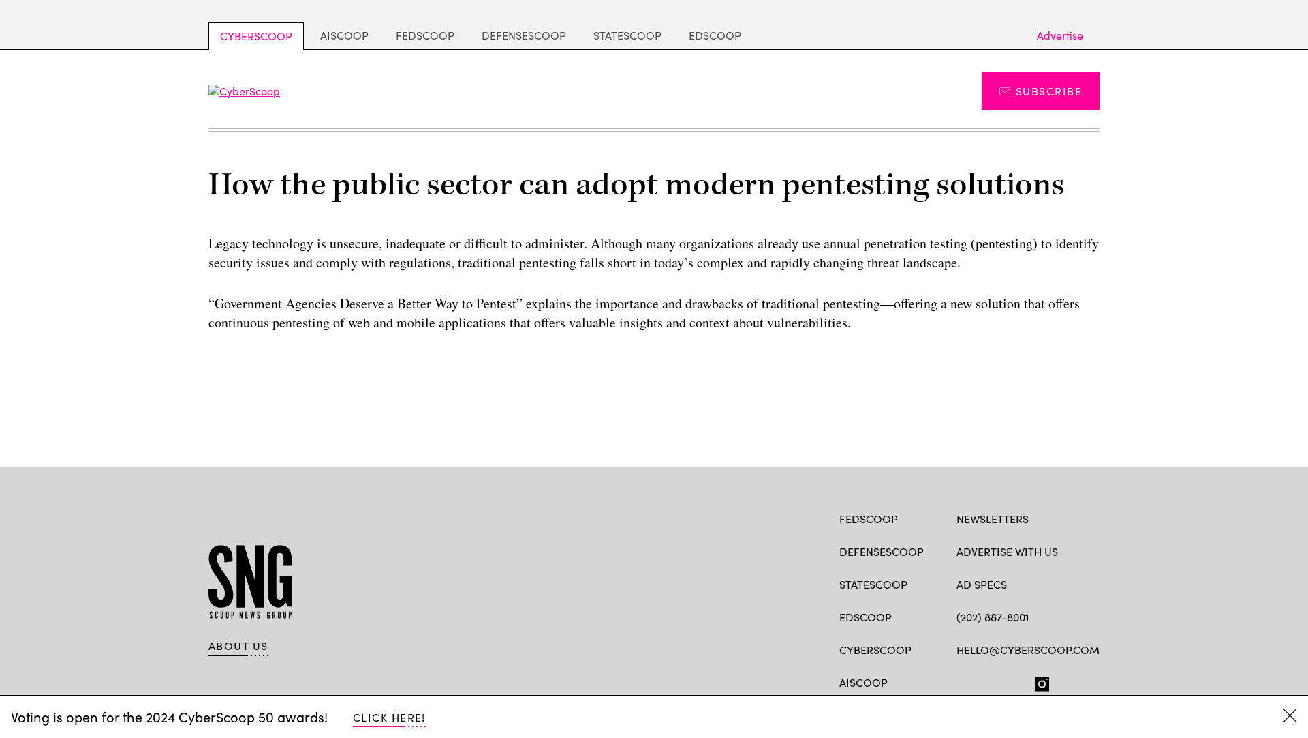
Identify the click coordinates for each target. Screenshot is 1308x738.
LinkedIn (1017, 681)
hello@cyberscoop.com (1028, 650)
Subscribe (1049, 91)
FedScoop (425, 35)
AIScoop (344, 35)
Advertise (1060, 35)
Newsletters (992, 519)
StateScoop (627, 35)
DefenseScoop (524, 35)
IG (1038, 681)
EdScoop (715, 35)
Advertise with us (1007, 551)
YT (1063, 681)
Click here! (389, 717)
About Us (238, 646)
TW (989, 681)
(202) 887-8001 (992, 617)
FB (962, 681)
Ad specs (981, 584)
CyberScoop (256, 36)
